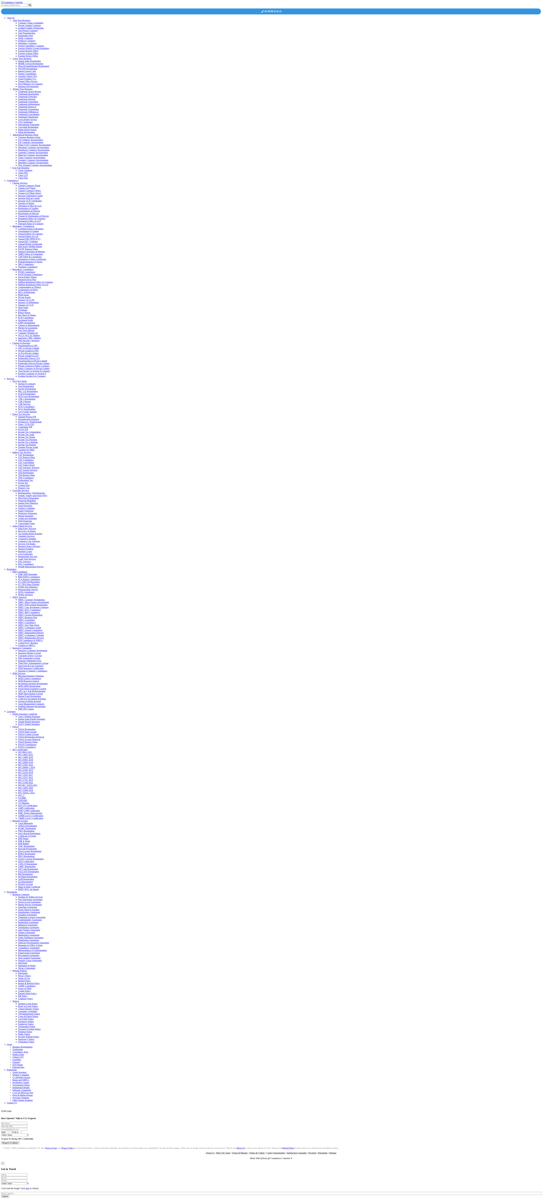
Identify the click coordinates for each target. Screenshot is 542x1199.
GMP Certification (26, 808)
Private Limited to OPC (28, 351)
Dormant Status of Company (31, 223)
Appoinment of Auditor (28, 231)
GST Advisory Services (28, 467)
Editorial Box (18, 1067)
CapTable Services (20, 490)
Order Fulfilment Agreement (30, 937)
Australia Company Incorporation (33, 152)
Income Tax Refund (27, 445)
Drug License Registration (29, 851)
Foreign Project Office (28, 56)
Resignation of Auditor (28, 208)
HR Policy (23, 996)
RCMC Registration (27, 828)
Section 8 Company (27, 384)
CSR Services (24, 404)
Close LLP (23, 175)
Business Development (28, 86)
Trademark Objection (27, 96)
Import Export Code (27, 71)
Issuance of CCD (25, 305)
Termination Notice (26, 1026)
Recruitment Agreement (28, 955)
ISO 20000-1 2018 (26, 767)
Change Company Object (29, 190)
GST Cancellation (26, 462)
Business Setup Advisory (29, 546)
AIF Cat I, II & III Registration (31, 691)
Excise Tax (23, 483)
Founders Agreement (27, 915)
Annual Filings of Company (30, 234)
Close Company (25, 170)
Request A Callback (10, 1143)
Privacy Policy (24, 976)
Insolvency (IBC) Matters (29, 338)
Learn (9, 1044)
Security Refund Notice (28, 1037)
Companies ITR (25, 427)
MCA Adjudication (26, 292)
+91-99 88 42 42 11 (272, 11)
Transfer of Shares (26, 203)
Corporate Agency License (30, 655)
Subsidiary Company (27, 43)
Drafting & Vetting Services (30, 897)
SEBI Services (18, 673)
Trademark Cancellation (28, 114)
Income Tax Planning (27, 439)
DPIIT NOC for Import (28, 889)
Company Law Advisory (29, 541)
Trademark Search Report (29, 91)
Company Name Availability (30, 23)
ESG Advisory (24, 561)
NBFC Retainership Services (31, 638)
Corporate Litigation (27, 539)
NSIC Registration (26, 846)
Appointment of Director (29, 211)
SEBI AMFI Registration (29, 686)
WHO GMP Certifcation (29, 810)
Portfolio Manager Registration (32, 706)
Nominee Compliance (28, 267)
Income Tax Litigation (28, 442)
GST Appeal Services (27, 470)
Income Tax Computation (29, 432)
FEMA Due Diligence (28, 587)
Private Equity (24, 297)
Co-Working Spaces (21, 1077)
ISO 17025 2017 (25, 775)
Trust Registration (26, 386)
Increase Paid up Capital (29, 198)
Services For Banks (26, 544)
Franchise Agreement (27, 907)
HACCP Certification (27, 805)
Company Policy (25, 998)
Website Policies (19, 970)
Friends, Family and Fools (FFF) (32, 495)
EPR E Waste (24, 841)
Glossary (16, 1062)
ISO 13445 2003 (25, 788)
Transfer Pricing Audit (28, 447)
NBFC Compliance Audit (29, 627)
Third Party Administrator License (33, 663)
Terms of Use (24, 978)
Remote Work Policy (27, 993)
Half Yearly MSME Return (30, 246)
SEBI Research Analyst (28, 681)
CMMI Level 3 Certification (30, 815)
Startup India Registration (29, 61)
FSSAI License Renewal (29, 739)
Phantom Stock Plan (27, 279)
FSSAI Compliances (27, 744)
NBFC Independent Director (31, 633)
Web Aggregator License (29, 658)
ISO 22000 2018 (25, 762)
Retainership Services (27, 556)
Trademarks (17, 1049)
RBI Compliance (20, 572)
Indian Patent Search (27, 129)
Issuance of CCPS (26, 300)
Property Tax (24, 488)
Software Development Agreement (33, 943)
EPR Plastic (23, 838)
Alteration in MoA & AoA (30, 206)
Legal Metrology (25, 823)
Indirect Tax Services (21, 452)
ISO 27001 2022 (25, 765)
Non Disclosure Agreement (30, 899)
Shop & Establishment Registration (33, 66)
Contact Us (12, 1103)
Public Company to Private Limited (34, 368)
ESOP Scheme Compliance (30, 274)
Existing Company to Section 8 (32, 373)
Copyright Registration (28, 127)
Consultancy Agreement (29, 948)
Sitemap (332, 1153)
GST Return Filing (26, 457)
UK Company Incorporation (30, 142)
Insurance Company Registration (32, 650)
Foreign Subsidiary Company (31, 46)
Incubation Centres (20, 1082)
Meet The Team (223, 1153)
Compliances (12, 180)
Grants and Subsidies (27, 518)
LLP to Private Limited (28, 353)
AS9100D (22, 800)
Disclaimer (23, 973)
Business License (20, 821)
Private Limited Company (29, 25)
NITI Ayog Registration (28, 396)
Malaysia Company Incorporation (33, 155)
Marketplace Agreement (28, 935)
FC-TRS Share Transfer (28, 584)
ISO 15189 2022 (25, 782)
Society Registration (27, 389)
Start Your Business (21, 20)
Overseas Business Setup (29, 137)
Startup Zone (18, 1054)
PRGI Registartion (26, 856)
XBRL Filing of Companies (30, 254)
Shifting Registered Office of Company (35, 282)
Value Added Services (22, 526)
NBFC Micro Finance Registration (33, 602)
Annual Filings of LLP (28, 236)
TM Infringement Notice (29, 1014)
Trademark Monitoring (28, 117)
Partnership (12, 1070)
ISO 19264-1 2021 (26, 793)
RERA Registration (26, 854)
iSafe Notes (23, 307)
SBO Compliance (26, 264)
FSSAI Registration (27, 729)
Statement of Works (27, 965)
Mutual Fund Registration (29, 696)
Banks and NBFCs (20, 1080)
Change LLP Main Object (29, 193)
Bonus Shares (24, 312)
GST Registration (26, 455)
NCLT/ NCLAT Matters (29, 335)
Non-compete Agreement (29, 958)
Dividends (22, 310)
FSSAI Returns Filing (28, 742)
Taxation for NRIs (26, 450)
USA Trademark (25, 122)
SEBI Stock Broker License (30, 694)
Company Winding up (28, 333)
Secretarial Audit (25, 320)
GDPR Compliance (27, 986)
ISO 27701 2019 (25, 780)
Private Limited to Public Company (34, 366)
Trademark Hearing (26, 99)
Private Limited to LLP (28, 356)
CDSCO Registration (27, 864)
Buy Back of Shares (27, 315)
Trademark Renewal (27, 107)
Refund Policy (24, 981)
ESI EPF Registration (27, 68)
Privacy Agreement (26, 968)
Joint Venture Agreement (29, 930)
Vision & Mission (240, 1153)
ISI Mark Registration (27, 876)
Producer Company (26, 41)
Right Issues (23, 295)
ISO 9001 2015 (25, 752)
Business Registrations (22, 1047)
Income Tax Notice (26, 437)
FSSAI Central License (28, 734)
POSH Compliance (26, 272)
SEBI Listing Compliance (29, 678)
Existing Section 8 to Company (32, 376)
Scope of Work (24, 988)
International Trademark (28, 124)
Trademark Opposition (28, 102)
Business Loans (25, 551)
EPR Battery (23, 843)
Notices (15, 1001)
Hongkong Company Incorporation (34, 150)
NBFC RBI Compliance (29, 612)
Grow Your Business (21, 58)
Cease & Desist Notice (28, 1016)
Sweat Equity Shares (27, 277)
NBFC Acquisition (26, 620)
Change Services (19, 183)
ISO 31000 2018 (25, 790)
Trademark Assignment (28, 109)
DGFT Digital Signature (29, 724)
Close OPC (23, 173)
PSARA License (25, 884)
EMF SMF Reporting (27, 574)
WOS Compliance (26, 592)
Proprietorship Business (28, 419)
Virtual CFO (18, 1057)
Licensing (11, 711)
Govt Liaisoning (25, 554)
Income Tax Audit (26, 434)
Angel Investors (25, 506)
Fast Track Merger (26, 330)
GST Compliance (26, 460)
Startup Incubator (25, 516)
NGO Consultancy (26, 406)
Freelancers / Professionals (30, 422)
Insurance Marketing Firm (29, 660)
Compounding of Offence (29, 287)
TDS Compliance (26, 478)
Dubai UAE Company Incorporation (34, 145)
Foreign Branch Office (28, 51)
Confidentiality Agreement (30, 920)
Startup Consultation (27, 74)
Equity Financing (25, 511)
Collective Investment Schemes (32, 699)
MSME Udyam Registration (30, 63)
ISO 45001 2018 (25, 760)
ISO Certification (20, 749)
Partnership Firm (25, 35)
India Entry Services (27, 528)
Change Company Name (29, 185)
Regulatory (12, 569)
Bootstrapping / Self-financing (31, 493)
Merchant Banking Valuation (31, 676)
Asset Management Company (31, 704)
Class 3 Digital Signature (29, 716)
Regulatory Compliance (23, 269)
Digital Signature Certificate (24, 714)
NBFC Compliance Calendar (31, 635)
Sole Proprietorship (26, 33)
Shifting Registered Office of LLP (33, 284)
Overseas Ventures (20, 1098)
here (27, 1188)
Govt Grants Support (27, 411)
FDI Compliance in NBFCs (30, 640)
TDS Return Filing (26, 475)
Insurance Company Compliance (32, 671)
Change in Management (28, 325)
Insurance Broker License (29, 653)
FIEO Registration (26, 831)
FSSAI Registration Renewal (31, 737)
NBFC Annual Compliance (30, 630)
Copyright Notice (26, 1019)
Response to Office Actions (30, 945)
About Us (241, 1148)
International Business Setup (25, 135)
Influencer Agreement (27, 925)
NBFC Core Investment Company (33, 607)
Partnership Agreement (28, 922)
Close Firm (23, 178)
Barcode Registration (27, 849)
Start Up (11, 18)
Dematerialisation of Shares (30, 262)
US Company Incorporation (30, 140)
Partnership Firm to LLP (29, 358)
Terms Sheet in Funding (28, 909)
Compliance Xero (20, 1052)
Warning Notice (25, 1031)
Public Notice (24, 1034)
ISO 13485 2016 (25, 757)
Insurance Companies (22, 648)
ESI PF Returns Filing (28, 249)
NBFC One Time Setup (28, 625)
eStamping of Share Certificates (32, 259)
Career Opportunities (275, 1153)
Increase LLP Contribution (30, 201)
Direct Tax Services (21, 414)
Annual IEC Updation (28, 241)
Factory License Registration (31, 859)
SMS (4, 1132)
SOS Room (17, 1064)
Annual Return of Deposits (30, 244)
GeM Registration (26, 879)
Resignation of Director (28, 213)
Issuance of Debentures (28, 302)
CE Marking (23, 803)
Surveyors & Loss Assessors (30, 666)
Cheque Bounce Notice (28, 1009)
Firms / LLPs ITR (26, 424)
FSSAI (15, 727)
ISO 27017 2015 (25, 777)
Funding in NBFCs (26, 645)
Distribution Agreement (28, 940)
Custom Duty (24, 485)
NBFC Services (19, 597)
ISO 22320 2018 (25, 772)
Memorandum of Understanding (32, 950)
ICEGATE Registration (28, 871)
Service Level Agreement (29, 902)
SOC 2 (21, 795)
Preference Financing (27, 513)
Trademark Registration (28, 94)
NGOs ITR (23, 429)
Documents (12, 892)
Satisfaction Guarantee (297, 1153)
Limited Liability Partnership (31, 28)
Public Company (25, 38)
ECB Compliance (26, 317)
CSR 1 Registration (26, 399)
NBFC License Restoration (30, 615)
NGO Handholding (26, 409)
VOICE (15, 1132)
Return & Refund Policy (29, 983)
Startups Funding (25, 549)
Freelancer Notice (26, 1021)
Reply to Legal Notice (28, 1006)
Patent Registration (26, 132)
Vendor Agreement (26, 932)
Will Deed (22, 963)
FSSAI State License (27, 732)
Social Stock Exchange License (32, 688)
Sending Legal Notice (28, 1004)
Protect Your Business (22, 89)
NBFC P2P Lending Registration (33, 605)
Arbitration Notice (26, 1042)
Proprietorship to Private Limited (32, 361)
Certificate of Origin (27, 836)
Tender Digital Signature (29, 721)
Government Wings (21, 1085)
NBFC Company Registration (31, 600)
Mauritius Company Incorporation (33, 162)
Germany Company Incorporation (33, 160)
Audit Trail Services (27, 559)
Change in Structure (21, 343)
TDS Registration (26, 472)
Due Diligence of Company (30, 84)
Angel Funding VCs (27, 79)
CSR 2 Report (24, 401)
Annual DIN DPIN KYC (29, 239)
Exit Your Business (20, 168)
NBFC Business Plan (27, 617)
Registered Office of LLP (29, 221)
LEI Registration (25, 882)
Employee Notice (26, 1024)
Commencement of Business (30, 229)
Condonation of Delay (28, 290)
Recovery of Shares (27, 531)
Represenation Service (28, 589)
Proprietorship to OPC (28, 345)
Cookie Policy (24, 991)
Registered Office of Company (31, 218)
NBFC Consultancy (27, 622)
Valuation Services (26, 536)
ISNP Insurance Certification (31, 668)
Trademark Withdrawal (28, 112)
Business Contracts (20, 894)
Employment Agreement (29, 953)
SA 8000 (22, 798)
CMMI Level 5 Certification (30, 818)
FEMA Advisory (25, 594)
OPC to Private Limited (28, 348)
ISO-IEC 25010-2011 (27, 785)
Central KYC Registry (28, 643)
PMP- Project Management (30, 813)
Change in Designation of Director (33, 216)
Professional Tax (25, 480)
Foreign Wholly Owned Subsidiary (33, 48)
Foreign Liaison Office (28, 53)
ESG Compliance (26, 564)
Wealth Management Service (31, 566)
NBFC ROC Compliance (29, 610)
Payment (312, 1153)
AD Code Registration (28, 869)
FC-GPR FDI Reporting (29, 582)
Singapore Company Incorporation (33, 147)
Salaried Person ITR (27, 417)
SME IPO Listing (26, 709)
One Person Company (28, 30)
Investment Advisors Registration (33, 683)
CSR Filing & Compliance (30, 256)
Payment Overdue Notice (29, 1029)
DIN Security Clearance (29, 340)
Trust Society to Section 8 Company (34, 371)
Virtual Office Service (28, 81)
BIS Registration (25, 874)
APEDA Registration (27, 826)
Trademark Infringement (29, 104)
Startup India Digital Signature (31, 719)
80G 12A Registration (28, 391)
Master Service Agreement (30, 904)
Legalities (16, 1059)
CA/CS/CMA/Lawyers (22, 1092)
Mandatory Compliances (23, 226)
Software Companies (21, 1090)
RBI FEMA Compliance (29, 577)
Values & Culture (257, 1153)
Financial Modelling (27, 500)
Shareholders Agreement (29, 912)
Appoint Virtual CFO (27, 76)
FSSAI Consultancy (27, 747)
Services (10, 378)
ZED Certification (26, 861)
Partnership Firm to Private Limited (33, 363)
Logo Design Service (27, 119)
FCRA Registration (26, 394)
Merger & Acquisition (28, 328)
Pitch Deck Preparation (28, 498)
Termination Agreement (28, 927)
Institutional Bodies (21, 1087)
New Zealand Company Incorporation (35, 165)
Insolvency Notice (26, 1039)
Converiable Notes (26, 523)
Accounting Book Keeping (30, 533)
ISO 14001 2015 (25, 755)
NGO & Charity (19, 381)
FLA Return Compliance (29, 579)
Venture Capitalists (26, 508)
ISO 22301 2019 (25, 770)
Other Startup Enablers (22, 1100)
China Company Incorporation (31, 157)
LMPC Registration (27, 866)
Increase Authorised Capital (30, 196)
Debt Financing (25, 521)
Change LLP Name (26, 188)
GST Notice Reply (26, 465)
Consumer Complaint (27, 1011)
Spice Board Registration (29, 833)
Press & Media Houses (22, 1095)
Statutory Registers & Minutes (31, 251)
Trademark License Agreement (31, 917)
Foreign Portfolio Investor (29, 701)
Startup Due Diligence (28, 503)
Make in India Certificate (29, 887)
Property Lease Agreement (30, 960)
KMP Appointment (26, 323)
